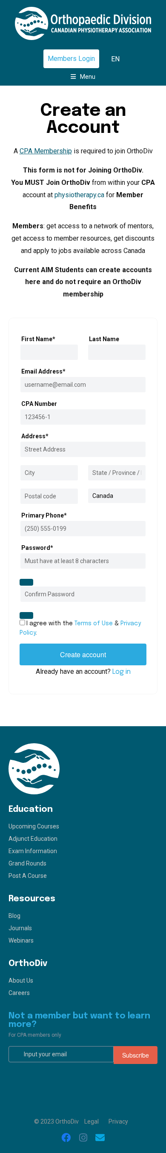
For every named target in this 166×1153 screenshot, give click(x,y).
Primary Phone (44, 515)
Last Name (104, 339)
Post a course (28, 875)
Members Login (71, 59)
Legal (91, 1121)
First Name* (38, 339)
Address (35, 436)
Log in (121, 672)
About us (21, 980)
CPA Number (39, 403)
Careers (19, 992)
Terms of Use (93, 624)
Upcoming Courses (34, 826)
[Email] (100, 1138)
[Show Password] (26, 582)
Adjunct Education (33, 838)
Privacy (118, 1121)
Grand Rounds (27, 863)
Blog (14, 915)
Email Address (43, 371)
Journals (20, 928)
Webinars (21, 940)
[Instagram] (83, 1138)
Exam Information (33, 851)
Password (37, 547)
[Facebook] (66, 1138)
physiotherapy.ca (79, 195)
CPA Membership (46, 151)
